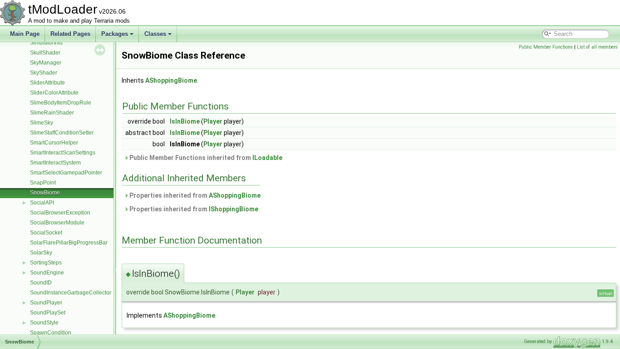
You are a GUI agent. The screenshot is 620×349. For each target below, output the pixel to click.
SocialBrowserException (60, 212)
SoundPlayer (46, 302)
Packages (114, 33)
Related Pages (70, 33)
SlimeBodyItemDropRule (60, 103)
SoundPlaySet (47, 312)
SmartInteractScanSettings (62, 153)
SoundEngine (47, 272)
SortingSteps (46, 262)
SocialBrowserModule (57, 222)
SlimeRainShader (52, 113)
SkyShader (43, 73)
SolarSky (41, 252)
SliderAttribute (47, 83)
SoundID (41, 282)
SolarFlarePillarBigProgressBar (69, 242)
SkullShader (45, 53)
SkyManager (45, 63)
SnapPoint (43, 182)
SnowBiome (45, 192)
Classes (155, 33)
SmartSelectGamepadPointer (66, 173)
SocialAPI (42, 202)
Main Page (24, 33)
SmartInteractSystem (55, 163)
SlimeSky (41, 123)
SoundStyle (44, 322)
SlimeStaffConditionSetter (61, 133)
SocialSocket (46, 232)
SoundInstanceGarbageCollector (70, 292)
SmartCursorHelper (54, 143)
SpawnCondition (50, 332)
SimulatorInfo (46, 43)
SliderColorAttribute (54, 93)
